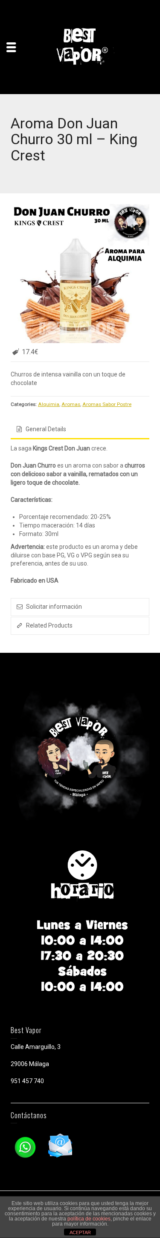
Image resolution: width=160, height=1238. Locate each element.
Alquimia (48, 404)
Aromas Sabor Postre (106, 404)
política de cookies (89, 1219)
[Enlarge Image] (80, 273)
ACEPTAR (80, 1232)
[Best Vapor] (80, 46)
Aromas (70, 404)
